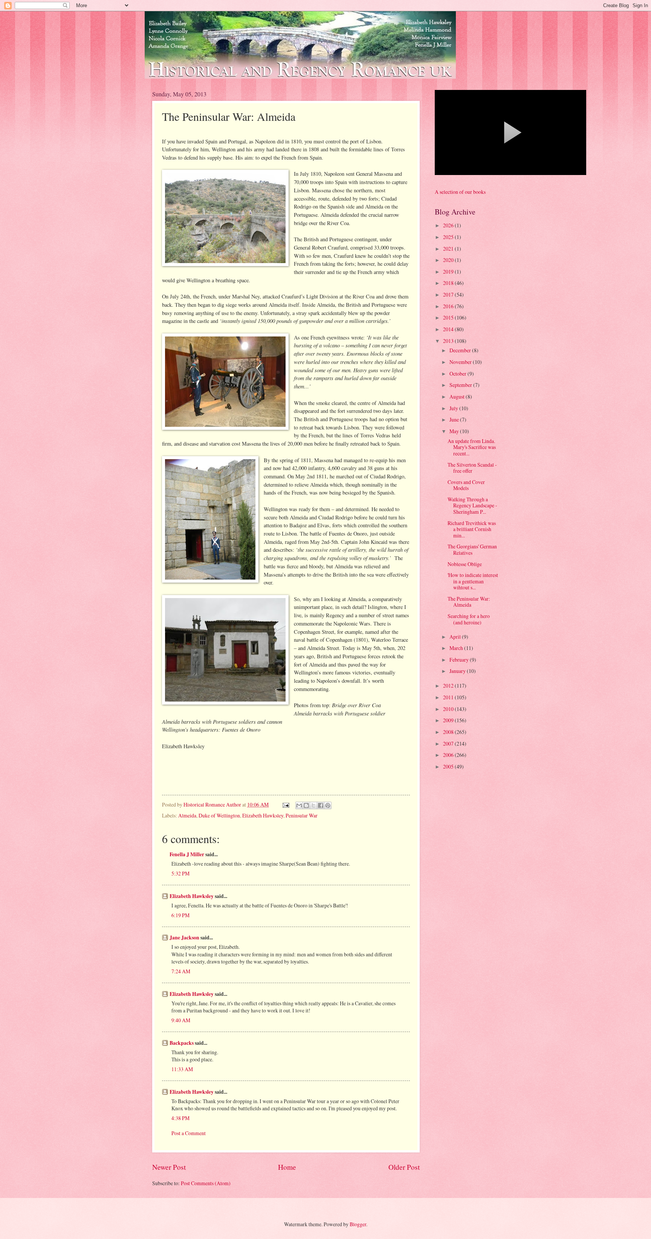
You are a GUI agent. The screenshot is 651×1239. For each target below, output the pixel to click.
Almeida (187, 815)
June (454, 419)
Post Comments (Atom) (206, 1183)
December (460, 350)
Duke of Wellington (219, 815)
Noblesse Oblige (465, 564)
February (459, 659)
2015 (449, 317)
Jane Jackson (184, 937)
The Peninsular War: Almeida (469, 602)
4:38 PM (180, 1118)
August (457, 396)
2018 (449, 282)
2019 (449, 271)
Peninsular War (302, 815)
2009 (449, 720)
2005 (449, 766)
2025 (449, 236)
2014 (449, 329)
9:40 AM (180, 1020)
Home (287, 1167)
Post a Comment (188, 1133)
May (454, 431)
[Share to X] (313, 805)
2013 (449, 340)
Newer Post (169, 1167)
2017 (449, 294)
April (455, 636)
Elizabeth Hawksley (262, 815)
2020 (449, 259)
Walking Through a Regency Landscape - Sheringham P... (472, 505)
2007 (449, 743)
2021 (449, 248)
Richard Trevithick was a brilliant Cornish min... (472, 529)
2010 (449, 708)
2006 (449, 754)
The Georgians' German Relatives (472, 549)
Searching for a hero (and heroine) (469, 619)
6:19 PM (180, 915)
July (454, 408)
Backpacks (182, 1043)
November (461, 361)
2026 (449, 225)
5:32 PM (180, 873)
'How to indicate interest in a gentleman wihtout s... (473, 581)
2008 (449, 731)
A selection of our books (460, 191)
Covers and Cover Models (466, 485)
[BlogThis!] (306, 805)
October (458, 373)
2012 (449, 685)
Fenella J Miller (187, 854)
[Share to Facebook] (320, 805)
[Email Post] (285, 804)
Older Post (404, 1167)
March (456, 647)
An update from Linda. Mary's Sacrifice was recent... (472, 447)
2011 (449, 697)
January (458, 670)
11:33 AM (182, 1069)
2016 (449, 306)
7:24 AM (180, 971)
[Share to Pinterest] (328, 805)
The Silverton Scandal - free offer (472, 468)
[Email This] (299, 805)
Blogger (358, 1224)
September (461, 384)
